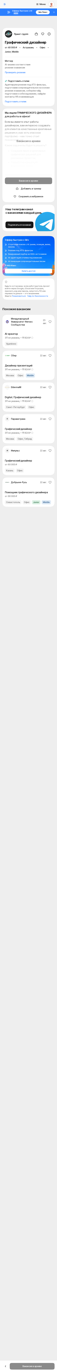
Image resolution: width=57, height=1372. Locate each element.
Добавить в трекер (31, 188)
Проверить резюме (15, 72)
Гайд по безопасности (37, 296)
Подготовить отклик (15, 101)
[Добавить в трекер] (36, 34)
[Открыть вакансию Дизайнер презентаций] (28, 365)
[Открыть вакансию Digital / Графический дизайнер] (28, 397)
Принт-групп (21, 34)
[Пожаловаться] (49, 34)
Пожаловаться (19, 296)
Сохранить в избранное (31, 196)
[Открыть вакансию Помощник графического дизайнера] (28, 492)
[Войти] (51, 4)
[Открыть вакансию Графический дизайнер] (28, 428)
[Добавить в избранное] (43, 34)
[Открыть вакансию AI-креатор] (28, 331)
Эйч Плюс (42, 12)
